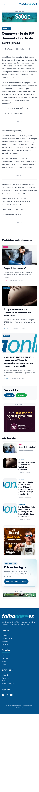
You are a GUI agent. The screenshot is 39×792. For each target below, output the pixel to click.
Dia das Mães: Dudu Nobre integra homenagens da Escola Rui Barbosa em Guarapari (26, 511)
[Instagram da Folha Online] (7, 695)
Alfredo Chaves (7, 638)
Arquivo (6, 28)
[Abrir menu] (4, 4)
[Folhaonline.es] (27, 4)
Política (4, 655)
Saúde (4, 661)
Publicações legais (8, 684)
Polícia (4, 664)
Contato (4, 681)
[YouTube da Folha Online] (11, 695)
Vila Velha (5, 644)
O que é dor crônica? (15, 268)
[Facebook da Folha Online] (3, 695)
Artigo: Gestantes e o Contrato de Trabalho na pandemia (17, 312)
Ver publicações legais (16, 581)
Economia (5, 658)
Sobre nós (5, 675)
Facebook (9, 395)
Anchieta (5, 641)
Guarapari (5, 635)
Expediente (5, 678)
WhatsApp (21, 395)
